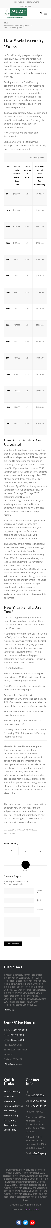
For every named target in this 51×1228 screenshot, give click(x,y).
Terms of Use (10, 1125)
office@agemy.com (13, 1064)
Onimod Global (32, 1209)
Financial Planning (12, 1091)
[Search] (39, 13)
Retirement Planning (13, 1105)
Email (39, 901)
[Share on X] (25, 851)
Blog (6, 23)
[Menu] (45, 13)
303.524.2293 (17, 1040)
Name (39, 891)
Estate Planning (11, 1115)
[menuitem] (18, 2)
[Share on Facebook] (11, 851)
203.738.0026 (17, 1035)
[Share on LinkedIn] (40, 851)
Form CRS (9, 1010)
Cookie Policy (10, 1129)
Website (40, 909)
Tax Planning (10, 1110)
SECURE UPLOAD (33, 2)
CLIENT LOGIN (18, 2)
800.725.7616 (20, 1030)
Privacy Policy (10, 1120)
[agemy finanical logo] (21, 13)
